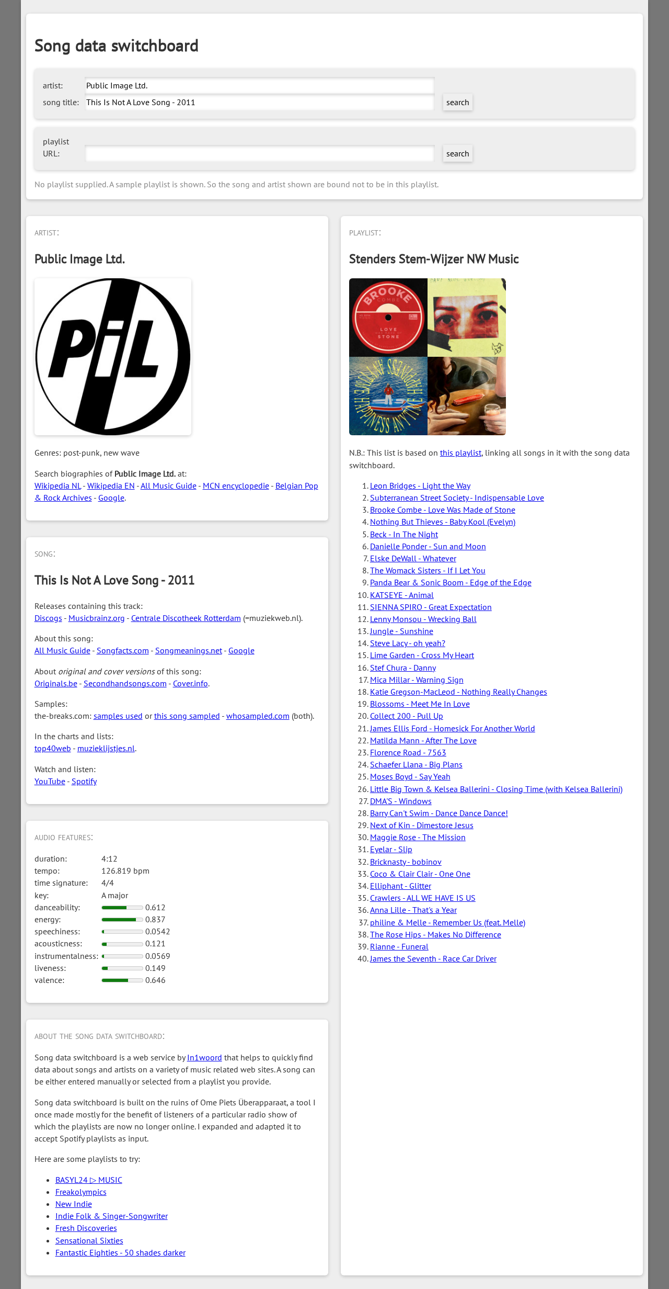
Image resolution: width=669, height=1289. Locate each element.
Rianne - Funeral (399, 946)
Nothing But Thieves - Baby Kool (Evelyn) (442, 521)
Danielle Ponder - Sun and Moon (428, 546)
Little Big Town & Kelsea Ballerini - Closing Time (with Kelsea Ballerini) (496, 789)
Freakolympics (81, 1191)
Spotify (84, 781)
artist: (53, 85)
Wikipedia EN (111, 485)
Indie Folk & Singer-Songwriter (111, 1216)
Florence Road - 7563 (408, 752)
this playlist (460, 452)
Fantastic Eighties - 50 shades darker (120, 1252)
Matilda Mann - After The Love (423, 740)
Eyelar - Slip (391, 849)
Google (111, 497)
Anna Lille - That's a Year (413, 909)
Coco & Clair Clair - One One (420, 873)
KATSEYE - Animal (402, 595)
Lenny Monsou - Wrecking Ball (423, 619)
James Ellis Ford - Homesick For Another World (452, 728)
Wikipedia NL (57, 485)
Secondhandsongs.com (125, 683)
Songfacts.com (123, 650)
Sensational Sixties (89, 1240)
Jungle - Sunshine (401, 631)
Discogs (48, 618)
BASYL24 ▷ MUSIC (88, 1179)
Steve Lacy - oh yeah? (407, 643)
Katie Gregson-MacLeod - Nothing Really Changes (458, 691)
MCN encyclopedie (236, 485)
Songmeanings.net (188, 650)
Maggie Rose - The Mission (418, 837)
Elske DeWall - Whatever (413, 558)
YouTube (49, 781)
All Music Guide (169, 485)
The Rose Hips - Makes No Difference (435, 934)
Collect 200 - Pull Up (406, 715)
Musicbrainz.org (96, 618)
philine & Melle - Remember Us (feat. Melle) (447, 922)
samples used (118, 715)
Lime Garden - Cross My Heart (422, 655)
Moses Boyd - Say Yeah (410, 776)
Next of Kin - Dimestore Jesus (422, 825)
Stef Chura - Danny (403, 667)
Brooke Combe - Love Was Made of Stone (442, 509)
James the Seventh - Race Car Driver (433, 958)
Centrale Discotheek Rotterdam (186, 618)
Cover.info (190, 683)
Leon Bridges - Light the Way (420, 485)
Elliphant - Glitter (400, 885)
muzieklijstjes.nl (106, 748)
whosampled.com (258, 715)
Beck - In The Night (404, 534)
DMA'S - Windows (401, 801)
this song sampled (187, 715)
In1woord (204, 1057)
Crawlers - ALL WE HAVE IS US (423, 897)
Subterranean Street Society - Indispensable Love (457, 497)
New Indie (73, 1203)
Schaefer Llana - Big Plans (416, 764)
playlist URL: (56, 147)
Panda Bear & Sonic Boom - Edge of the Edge (451, 582)
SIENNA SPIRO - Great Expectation (431, 607)
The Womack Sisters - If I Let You (428, 570)
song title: (61, 102)
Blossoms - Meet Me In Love (420, 703)
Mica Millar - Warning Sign (417, 679)
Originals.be (55, 683)
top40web (52, 748)
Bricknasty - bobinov (406, 861)
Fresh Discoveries (86, 1228)
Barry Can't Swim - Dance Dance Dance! (439, 813)
